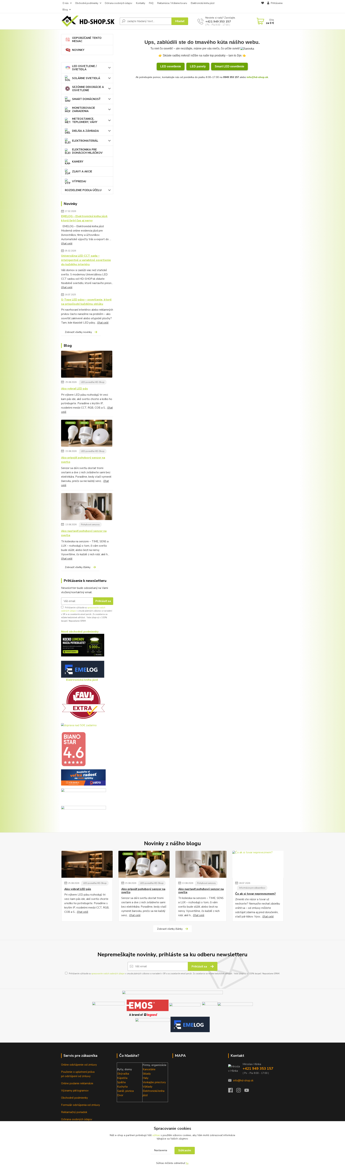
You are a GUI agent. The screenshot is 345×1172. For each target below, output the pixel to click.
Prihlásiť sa (103, 601)
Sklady (147, 1073)
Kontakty (140, 3)
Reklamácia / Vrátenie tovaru (172, 3)
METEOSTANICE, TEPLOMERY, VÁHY (84, 120)
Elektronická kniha (153, 1091)
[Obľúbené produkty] (262, 6)
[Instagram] (240, 1091)
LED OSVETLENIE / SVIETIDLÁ (84, 67)
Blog (65, 9)
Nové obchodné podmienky (79, 632)
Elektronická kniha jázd (202, 3)
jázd (145, 1095)
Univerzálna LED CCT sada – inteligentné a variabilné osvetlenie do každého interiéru (86, 260)
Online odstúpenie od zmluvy (79, 1064)
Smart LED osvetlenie (229, 66)
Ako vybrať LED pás (74, 389)
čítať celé (66, 243)
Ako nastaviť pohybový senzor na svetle (84, 533)
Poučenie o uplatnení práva (78, 1072)
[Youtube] (248, 1091)
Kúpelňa (122, 1078)
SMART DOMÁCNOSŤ (86, 99)
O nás (66, 3)
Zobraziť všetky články (77, 567)
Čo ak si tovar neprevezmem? (255, 893)
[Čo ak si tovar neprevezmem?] (258, 864)
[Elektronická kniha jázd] (190, 1024)
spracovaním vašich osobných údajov (108, 973)
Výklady (147, 1086)
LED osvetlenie (170, 66)
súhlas (156, 1135)
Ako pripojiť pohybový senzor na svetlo (83, 460)
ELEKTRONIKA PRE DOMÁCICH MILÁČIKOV (87, 151)
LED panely (198, 66)
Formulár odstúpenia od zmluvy (80, 1105)
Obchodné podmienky (86, 3)
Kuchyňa (122, 1086)
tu (187, 1163)
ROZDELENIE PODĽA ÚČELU (83, 190)
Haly (145, 1078)
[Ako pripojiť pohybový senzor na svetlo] (86, 434)
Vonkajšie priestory (154, 1082)
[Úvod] (89, 21)
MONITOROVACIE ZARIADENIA (83, 109)
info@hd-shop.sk (257, 77)
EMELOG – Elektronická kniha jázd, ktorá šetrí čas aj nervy (84, 218)
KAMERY (77, 161)
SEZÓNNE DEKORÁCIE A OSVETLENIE (88, 88)
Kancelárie (149, 1069)
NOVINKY (78, 50)
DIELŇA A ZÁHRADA (85, 131)
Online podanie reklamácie (77, 1083)
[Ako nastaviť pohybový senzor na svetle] (86, 507)
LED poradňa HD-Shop (92, 382)
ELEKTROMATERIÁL (85, 141)
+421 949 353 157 (218, 22)
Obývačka (123, 1073)
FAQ (151, 3)
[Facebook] (232, 1091)
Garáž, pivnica (125, 1091)
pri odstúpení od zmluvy (76, 1076)
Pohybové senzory (90, 524)
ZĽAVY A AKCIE (82, 171)
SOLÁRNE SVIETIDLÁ (86, 78)
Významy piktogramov (75, 1090)
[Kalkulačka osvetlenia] (82, 645)
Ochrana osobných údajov (118, 3)
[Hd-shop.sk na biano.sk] (73, 749)
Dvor (120, 1095)
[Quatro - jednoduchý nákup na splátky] (83, 777)
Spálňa (121, 1082)
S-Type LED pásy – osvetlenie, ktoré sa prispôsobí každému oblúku (86, 302)
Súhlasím (184, 1150)
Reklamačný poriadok (74, 1112)
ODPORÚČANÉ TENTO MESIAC (87, 39)
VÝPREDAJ (79, 181)
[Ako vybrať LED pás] (86, 365)
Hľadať (179, 21)
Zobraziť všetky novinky (78, 332)
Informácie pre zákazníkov (252, 887)
